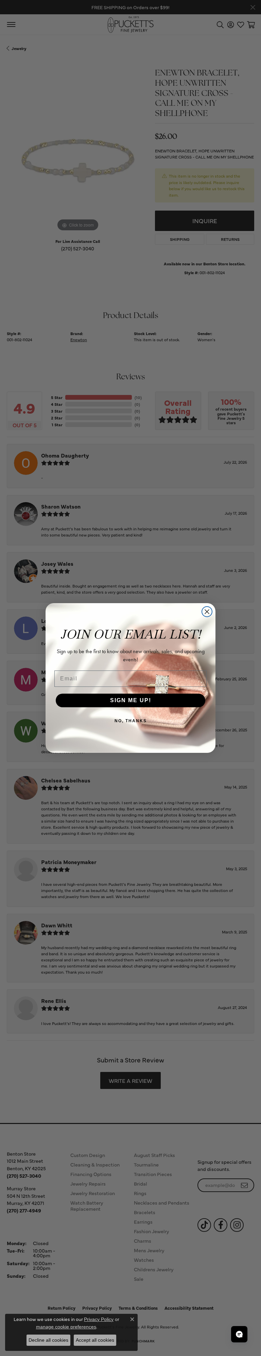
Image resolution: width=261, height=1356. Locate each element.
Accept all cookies (95, 1340)
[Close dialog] (207, 612)
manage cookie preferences (66, 1326)
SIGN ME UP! (130, 700)
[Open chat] (239, 1334)
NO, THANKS (131, 720)
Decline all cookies (48, 1340)
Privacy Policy (99, 1319)
